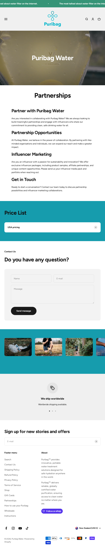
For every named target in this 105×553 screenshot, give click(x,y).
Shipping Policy (11, 469)
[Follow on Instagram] (13, 528)
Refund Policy (11, 475)
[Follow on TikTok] (27, 528)
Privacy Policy (11, 480)
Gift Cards (9, 495)
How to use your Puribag (16, 505)
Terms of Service (12, 485)
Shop (6, 490)
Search (7, 459)
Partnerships (10, 500)
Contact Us (9, 464)
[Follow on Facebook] (6, 528)
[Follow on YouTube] (20, 528)
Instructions (10, 516)
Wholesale (9, 510)
